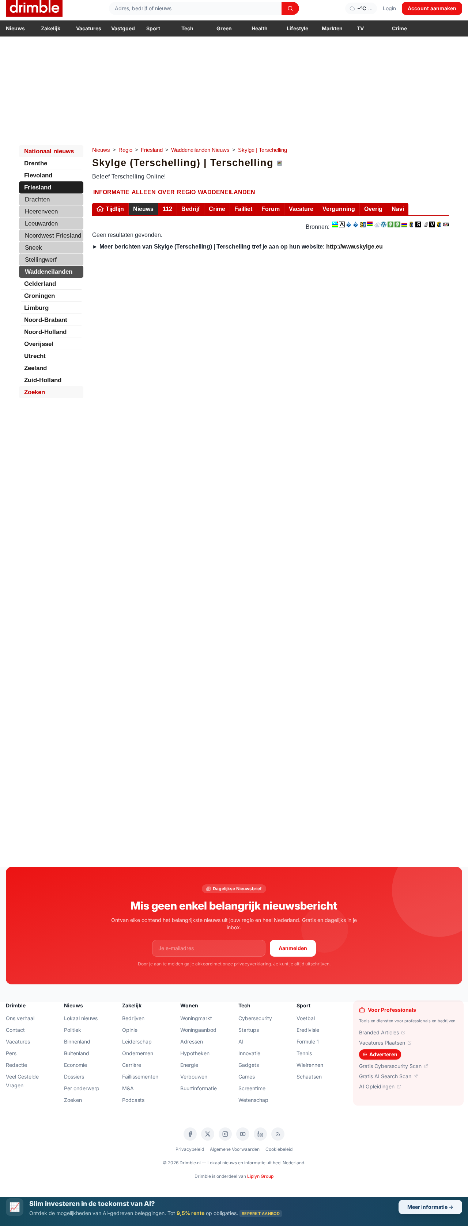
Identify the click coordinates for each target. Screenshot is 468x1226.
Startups (248, 1030)
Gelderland (40, 284)
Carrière (131, 1065)
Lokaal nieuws (81, 1018)
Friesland (152, 150)
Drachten (37, 199)
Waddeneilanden (48, 272)
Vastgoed (123, 28)
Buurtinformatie (198, 1088)
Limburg (36, 308)
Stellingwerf (41, 260)
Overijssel (38, 344)
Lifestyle (297, 28)
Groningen (39, 296)
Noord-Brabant (45, 320)
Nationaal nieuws (49, 151)
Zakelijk (50, 28)
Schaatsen (309, 1076)
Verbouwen (193, 1076)
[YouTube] (242, 1134)
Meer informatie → (430, 1207)
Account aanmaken (432, 8)
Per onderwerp (81, 1088)
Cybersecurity (255, 1018)
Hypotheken (195, 1053)
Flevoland (38, 175)
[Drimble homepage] (34, 8)
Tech (187, 28)
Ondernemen (137, 1053)
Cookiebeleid (278, 1149)
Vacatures (88, 28)
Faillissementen (140, 1076)
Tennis (304, 1053)
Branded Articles (379, 1032)
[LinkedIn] (260, 1134)
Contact (15, 1030)
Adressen (191, 1041)
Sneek (33, 248)
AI (241, 1041)
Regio (125, 150)
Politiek (72, 1030)
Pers (11, 1053)
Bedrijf (190, 209)
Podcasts (133, 1100)
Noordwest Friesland (53, 235)
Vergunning (338, 209)
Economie (75, 1065)
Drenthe (35, 163)
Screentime (251, 1088)
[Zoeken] (290, 8)
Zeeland (35, 368)
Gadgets (248, 1065)
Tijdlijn (115, 209)
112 (167, 209)
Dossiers (74, 1076)
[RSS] (277, 1134)
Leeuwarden (41, 223)
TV (360, 28)
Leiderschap (137, 1041)
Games (246, 1076)
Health (260, 28)
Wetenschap (253, 1100)
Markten (332, 28)
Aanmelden (293, 948)
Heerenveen (41, 211)
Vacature (301, 209)
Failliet (243, 209)
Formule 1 (308, 1041)
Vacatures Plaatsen (382, 1042)
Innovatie (249, 1053)
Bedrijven (133, 1018)
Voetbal (306, 1018)
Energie (189, 1065)
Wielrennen (310, 1065)
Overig (373, 209)
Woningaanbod (198, 1030)
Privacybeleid (190, 1149)
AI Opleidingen (377, 1086)
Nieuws (15, 28)
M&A (128, 1088)
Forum (270, 209)
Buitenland (76, 1053)
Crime (399, 28)
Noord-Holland (45, 332)
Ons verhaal (20, 1018)
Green (224, 28)
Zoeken (34, 392)
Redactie (16, 1065)
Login (389, 8)
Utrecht (35, 356)
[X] (207, 1134)
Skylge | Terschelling (262, 150)
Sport (153, 28)
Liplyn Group (260, 1176)
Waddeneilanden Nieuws (200, 150)
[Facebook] (190, 1134)
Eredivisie (308, 1030)
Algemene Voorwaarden (235, 1149)
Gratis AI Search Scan (385, 1076)
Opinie (129, 1030)
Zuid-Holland (42, 380)
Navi (398, 209)
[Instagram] (225, 1134)
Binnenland (77, 1041)
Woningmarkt (196, 1018)
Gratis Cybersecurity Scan (390, 1066)
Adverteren (383, 1054)
